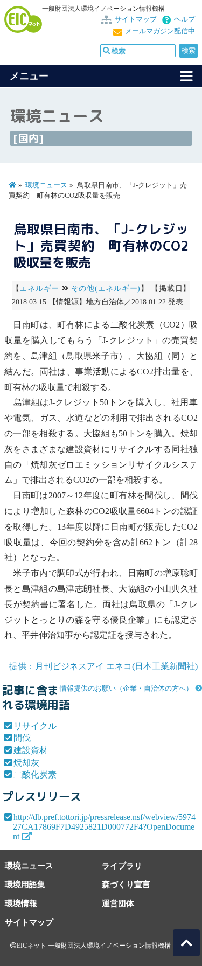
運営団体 (118, 903)
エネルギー (39, 288)
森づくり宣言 (126, 884)
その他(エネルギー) (106, 288)
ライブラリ (122, 865)
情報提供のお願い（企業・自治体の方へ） (126, 688)
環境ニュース (46, 185)
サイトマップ (136, 19)
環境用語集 (25, 884)
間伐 (22, 737)
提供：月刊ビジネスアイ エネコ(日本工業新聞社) (103, 666)
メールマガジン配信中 (160, 31)
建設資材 (30, 750)
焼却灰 (26, 762)
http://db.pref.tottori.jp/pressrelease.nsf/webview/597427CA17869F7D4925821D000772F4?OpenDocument (104, 826)
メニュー (29, 76)
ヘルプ (184, 19)
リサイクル (35, 726)
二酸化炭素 (35, 774)
